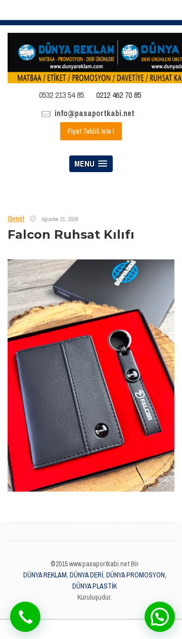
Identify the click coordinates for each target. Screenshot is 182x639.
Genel (16, 218)
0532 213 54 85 (61, 94)
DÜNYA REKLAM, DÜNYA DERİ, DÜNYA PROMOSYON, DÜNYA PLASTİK (94, 580)
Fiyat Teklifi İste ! (91, 131)
